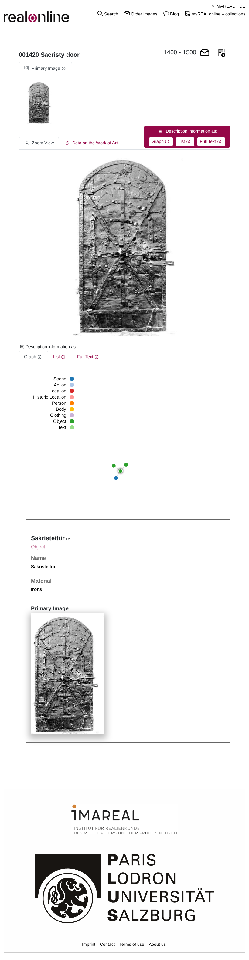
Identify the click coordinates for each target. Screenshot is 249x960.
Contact (107, 944)
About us (157, 944)
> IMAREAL (223, 6)
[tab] (45, 68)
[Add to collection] (221, 53)
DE (242, 6)
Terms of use (131, 944)
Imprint (88, 944)
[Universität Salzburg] (124, 888)
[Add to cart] (204, 53)
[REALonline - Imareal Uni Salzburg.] (41, 13)
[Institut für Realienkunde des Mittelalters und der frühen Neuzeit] (124, 819)
